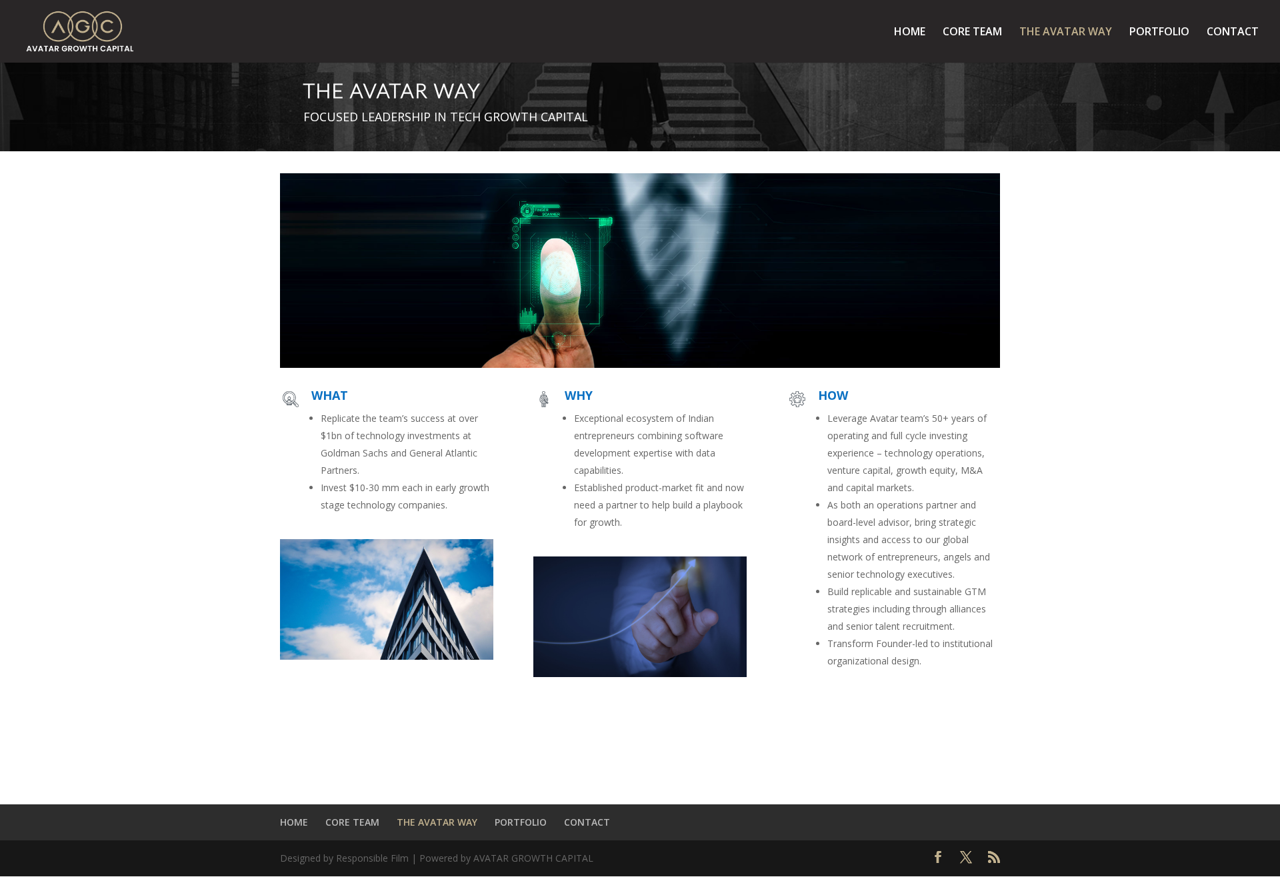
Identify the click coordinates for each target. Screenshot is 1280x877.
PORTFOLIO (1159, 33)
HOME (909, 33)
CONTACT (1233, 33)
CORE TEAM (972, 33)
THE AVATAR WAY (1065, 33)
